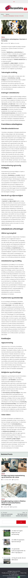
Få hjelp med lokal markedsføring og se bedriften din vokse (13, 476)
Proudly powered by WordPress (10, 573)
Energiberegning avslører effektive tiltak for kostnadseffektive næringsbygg (13, 502)
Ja (18, 577)
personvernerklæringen (12, 577)
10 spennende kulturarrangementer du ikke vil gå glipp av (18, 550)
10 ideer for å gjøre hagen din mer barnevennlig (17, 532)
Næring (3, 36)
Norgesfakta (16, 479)
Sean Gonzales (16, 43)
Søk (21, 522)
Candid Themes (15, 574)
